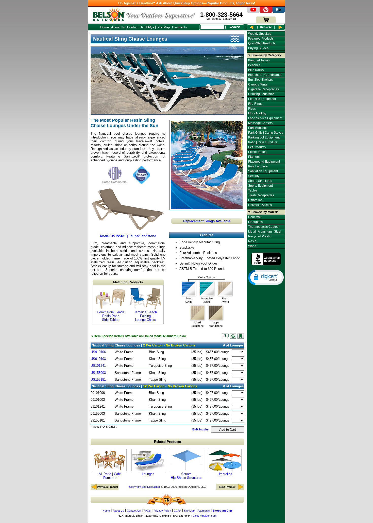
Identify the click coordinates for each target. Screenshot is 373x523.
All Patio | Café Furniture (110, 476)
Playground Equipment (264, 161)
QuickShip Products (261, 43)
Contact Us (135, 27)
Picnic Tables (257, 152)
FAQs (150, 27)
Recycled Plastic (259, 236)
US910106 (98, 352)
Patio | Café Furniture (262, 142)
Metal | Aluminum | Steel (264, 231)
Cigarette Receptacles (263, 89)
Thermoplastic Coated (263, 227)
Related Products (167, 442)
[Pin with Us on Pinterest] (266, 12)
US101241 (98, 366)
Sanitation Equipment (263, 171)
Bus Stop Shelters (260, 79)
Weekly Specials (259, 34)
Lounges (148, 474)
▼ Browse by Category (264, 55)
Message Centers (260, 123)
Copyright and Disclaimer (144, 486)
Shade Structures (260, 181)
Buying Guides (258, 48)
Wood (252, 246)
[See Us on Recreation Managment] (278, 12)
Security (253, 176)
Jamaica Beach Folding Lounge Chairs (145, 316)
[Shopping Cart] (266, 22)
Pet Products (257, 147)
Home (104, 27)
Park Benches (257, 128)
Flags (252, 108)
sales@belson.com (204, 515)
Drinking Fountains (261, 94)
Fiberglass (255, 222)
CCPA (177, 510)
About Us (118, 27)
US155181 (98, 379)
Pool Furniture (258, 166)
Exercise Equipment (262, 99)
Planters (254, 157)
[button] (266, 277)
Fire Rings (255, 104)
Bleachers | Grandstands (265, 75)
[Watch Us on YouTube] (253, 12)
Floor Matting (257, 113)
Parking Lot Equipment (264, 137)
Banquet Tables (259, 60)
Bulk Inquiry (200, 429)
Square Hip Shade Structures (186, 476)
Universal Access (260, 205)
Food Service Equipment (265, 118)
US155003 (98, 373)
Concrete (254, 217)
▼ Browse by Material (263, 212)
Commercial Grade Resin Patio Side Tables (110, 316)
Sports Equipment (260, 185)
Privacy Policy (162, 510)
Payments (179, 27)
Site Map (163, 27)
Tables (252, 190)
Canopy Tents (257, 84)
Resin (252, 241)
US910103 (98, 359)
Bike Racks (256, 70)
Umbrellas (224, 474)
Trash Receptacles (261, 195)
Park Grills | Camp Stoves (265, 132)
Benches (254, 65)
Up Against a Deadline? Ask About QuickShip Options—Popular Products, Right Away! (186, 3)
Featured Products (261, 38)
